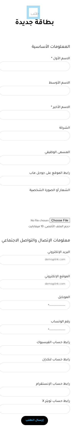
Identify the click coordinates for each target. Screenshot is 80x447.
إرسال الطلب (35, 420)
